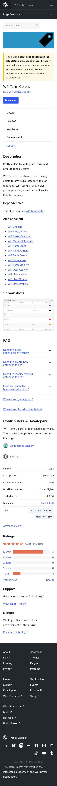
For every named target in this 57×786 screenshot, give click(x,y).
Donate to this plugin (15, 632)
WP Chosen (15, 226)
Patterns (35, 668)
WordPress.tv (12, 696)
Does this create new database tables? (15, 363)
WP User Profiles (18, 284)
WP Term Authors (18, 250)
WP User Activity (18, 269)
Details (10, 112)
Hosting (7, 663)
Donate (36, 690)
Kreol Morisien (19, 737)
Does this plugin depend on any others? (16, 351)
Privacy (7, 668)
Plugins (34, 663)
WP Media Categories (20, 241)
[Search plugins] (37, 25)
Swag (35, 696)
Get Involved (37, 679)
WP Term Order (17, 245)
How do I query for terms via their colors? (16, 388)
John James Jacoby (19, 91)
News (6, 657)
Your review (10, 579)
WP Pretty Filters (18, 231)
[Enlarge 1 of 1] (49, 302)
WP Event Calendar (19, 236)
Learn (6, 679)
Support (11, 145)
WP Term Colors (17, 255)
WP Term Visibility (18, 264)
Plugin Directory (11, 14)
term (50, 517)
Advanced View (12, 525)
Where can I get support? (18, 399)
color (31, 510)
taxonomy (41, 517)
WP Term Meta (35, 211)
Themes (34, 657)
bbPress (9, 717)
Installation (12, 129)
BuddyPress (11, 723)
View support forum (14, 603)
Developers (9, 690)
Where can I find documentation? (22, 409)
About (6, 652)
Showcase (36, 652)
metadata (48, 510)
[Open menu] (52, 5)
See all (50, 579)
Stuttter (14, 456)
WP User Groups (17, 279)
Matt (7, 712)
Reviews (11, 120)
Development (14, 137)
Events (34, 684)
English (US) (47, 503)
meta (38, 510)
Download (10, 100)
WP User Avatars (18, 274)
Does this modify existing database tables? (18, 376)
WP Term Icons (17, 260)
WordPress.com (14, 706)
